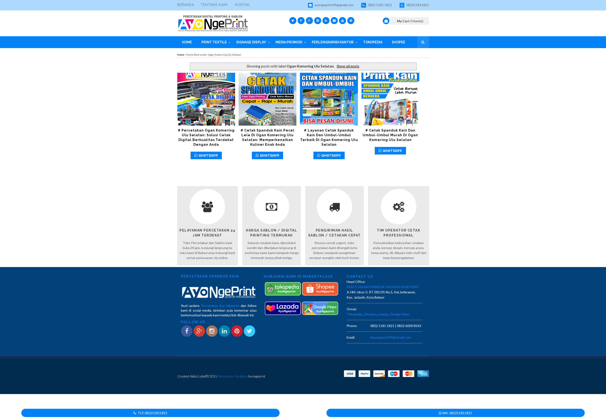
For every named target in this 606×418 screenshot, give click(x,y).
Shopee (398, 42)
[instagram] (317, 20)
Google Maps (400, 314)
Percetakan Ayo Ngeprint (220, 306)
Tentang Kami (214, 5)
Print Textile (214, 42)
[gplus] (309, 20)
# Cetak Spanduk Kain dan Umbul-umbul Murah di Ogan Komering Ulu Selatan (390, 135)
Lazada (383, 314)
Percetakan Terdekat (232, 376)
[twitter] (292, 20)
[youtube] (342, 20)
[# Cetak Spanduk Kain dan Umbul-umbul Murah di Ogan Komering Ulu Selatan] (390, 99)
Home (187, 42)
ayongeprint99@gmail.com (334, 5)
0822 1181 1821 (379, 5)
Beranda (185, 5)
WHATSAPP (208, 155)
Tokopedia (372, 42)
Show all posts (348, 66)
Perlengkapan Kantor (333, 42)
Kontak (242, 5)
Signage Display (251, 42)
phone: (352, 326)
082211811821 (417, 5)
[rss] (326, 20)
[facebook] (301, 20)
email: (351, 337)
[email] (334, 20)
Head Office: (356, 282)
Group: (352, 309)
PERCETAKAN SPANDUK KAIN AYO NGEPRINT (383, 287)
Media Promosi (289, 42)
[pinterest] (350, 20)
